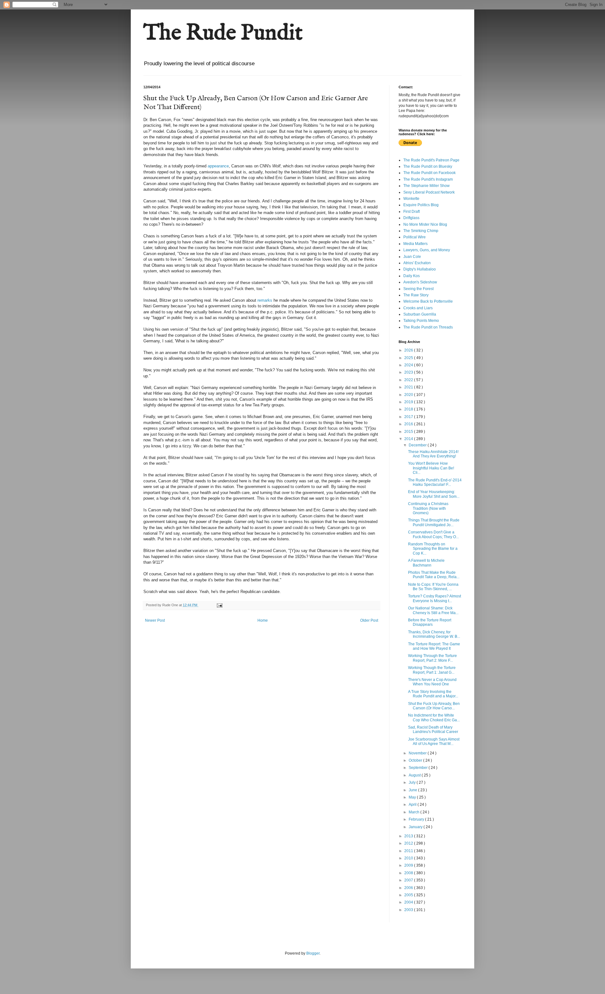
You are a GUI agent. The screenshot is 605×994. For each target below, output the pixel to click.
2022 (409, 380)
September (419, 767)
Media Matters (415, 243)
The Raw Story (416, 295)
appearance (218, 166)
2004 (409, 902)
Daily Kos (411, 276)
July (413, 782)
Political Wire (414, 237)
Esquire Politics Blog (421, 205)
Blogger (313, 953)
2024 (409, 365)
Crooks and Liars (418, 308)
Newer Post (155, 620)
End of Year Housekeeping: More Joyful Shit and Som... (433, 494)
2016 (409, 424)
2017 (409, 417)
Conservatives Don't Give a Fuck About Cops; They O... (433, 534)
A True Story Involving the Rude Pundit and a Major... (433, 693)
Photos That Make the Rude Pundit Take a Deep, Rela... (433, 574)
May (413, 797)
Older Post (369, 620)
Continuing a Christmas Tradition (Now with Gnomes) (428, 508)
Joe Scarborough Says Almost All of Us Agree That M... (433, 741)
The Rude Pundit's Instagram (428, 179)
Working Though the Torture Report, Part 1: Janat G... (432, 670)
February (417, 819)
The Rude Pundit (223, 33)
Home (262, 620)
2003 (409, 910)
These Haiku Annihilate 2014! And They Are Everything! (433, 454)
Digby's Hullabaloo (419, 269)
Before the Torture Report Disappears (429, 622)
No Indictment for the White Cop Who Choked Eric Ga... (434, 717)
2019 (409, 402)
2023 (409, 372)
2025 (409, 358)
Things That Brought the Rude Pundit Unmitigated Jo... (433, 522)
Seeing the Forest (418, 289)
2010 (409, 858)
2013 (409, 836)
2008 (409, 873)
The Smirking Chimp (420, 231)
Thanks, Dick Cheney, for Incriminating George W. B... (434, 634)
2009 (409, 865)
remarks (264, 300)
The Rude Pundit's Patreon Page (431, 160)
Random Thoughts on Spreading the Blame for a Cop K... (433, 548)
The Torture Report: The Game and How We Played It (434, 646)
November (418, 753)
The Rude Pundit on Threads (428, 327)
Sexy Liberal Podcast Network (429, 192)
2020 (409, 394)
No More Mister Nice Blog (425, 224)
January (416, 827)
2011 (409, 851)
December (418, 445)
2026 (409, 350)
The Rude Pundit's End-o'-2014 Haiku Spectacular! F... (435, 482)
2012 (409, 843)
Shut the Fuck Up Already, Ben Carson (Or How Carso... (434, 705)
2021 (409, 387)
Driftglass (411, 218)
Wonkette (411, 198)
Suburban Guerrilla (419, 314)
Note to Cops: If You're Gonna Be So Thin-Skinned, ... (433, 586)
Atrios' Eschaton (417, 263)
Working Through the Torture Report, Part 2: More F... (432, 658)
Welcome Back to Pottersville (428, 301)
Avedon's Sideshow (420, 282)
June (413, 790)
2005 (409, 895)
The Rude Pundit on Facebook (429, 173)
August (415, 775)
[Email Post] (219, 605)
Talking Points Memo (421, 320)
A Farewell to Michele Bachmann (426, 562)
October (416, 760)
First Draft (411, 211)
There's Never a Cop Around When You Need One (432, 681)
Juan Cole (412, 256)
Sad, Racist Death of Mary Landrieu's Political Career (433, 729)
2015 (409, 431)
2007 (409, 880)
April (413, 804)
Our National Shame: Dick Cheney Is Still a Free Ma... (433, 610)
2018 (409, 409)
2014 (409, 439)
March (414, 812)
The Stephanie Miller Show (426, 185)
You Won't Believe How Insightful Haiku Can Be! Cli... (431, 468)
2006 (409, 888)
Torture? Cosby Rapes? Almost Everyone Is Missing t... (434, 598)
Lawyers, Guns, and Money (426, 250)
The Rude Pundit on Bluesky (427, 166)
